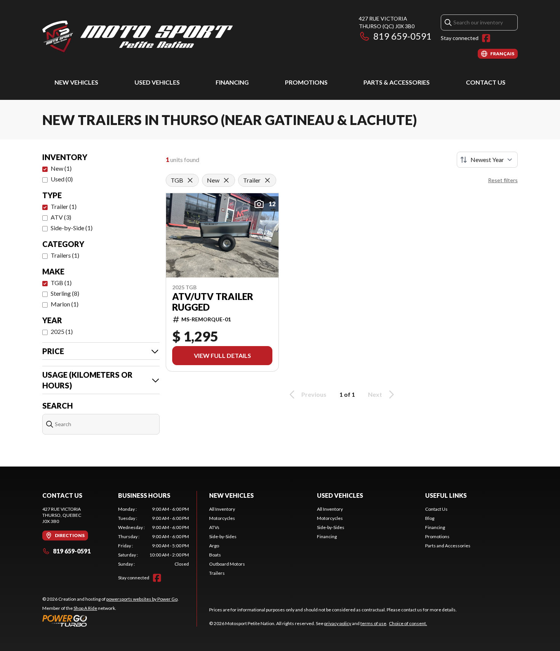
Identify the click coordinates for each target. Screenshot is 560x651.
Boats (215, 555)
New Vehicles (76, 82)
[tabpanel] (153, 536)
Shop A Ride (85, 608)
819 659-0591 (402, 36)
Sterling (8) (65, 293)
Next (375, 394)
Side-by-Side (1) (72, 227)
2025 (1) (62, 331)
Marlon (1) (64, 304)
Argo (214, 545)
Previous (313, 394)
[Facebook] (486, 38)
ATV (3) (61, 217)
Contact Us (486, 82)
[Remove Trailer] (267, 180)
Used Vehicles (157, 82)
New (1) (61, 168)
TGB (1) (61, 282)
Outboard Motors (227, 564)
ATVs (214, 527)
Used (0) (62, 179)
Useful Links (446, 495)
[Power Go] (110, 620)
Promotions (306, 82)
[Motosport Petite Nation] (137, 37)
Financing (232, 82)
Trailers (217, 573)
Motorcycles (222, 518)
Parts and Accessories (447, 545)
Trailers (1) (65, 255)
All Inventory (222, 509)
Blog (429, 518)
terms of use (373, 623)
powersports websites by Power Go (142, 599)
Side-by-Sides (223, 536)
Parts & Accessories (396, 82)
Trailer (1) (64, 206)
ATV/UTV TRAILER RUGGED (212, 302)
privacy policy (337, 623)
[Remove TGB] (190, 180)
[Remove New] (226, 180)
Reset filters (503, 180)
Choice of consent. (408, 623)
